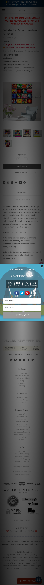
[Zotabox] (42, 318)
